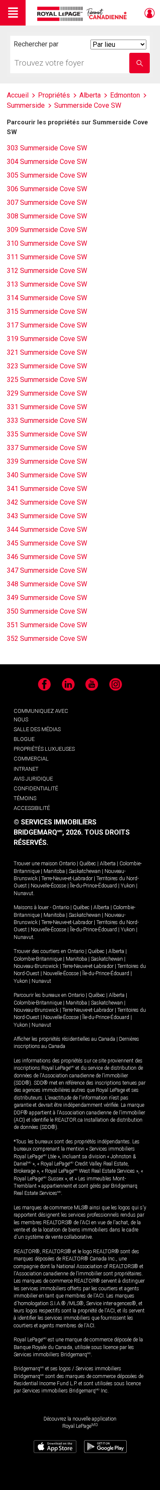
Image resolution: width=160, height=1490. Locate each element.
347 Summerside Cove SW (47, 570)
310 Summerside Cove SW (47, 243)
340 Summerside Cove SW (47, 475)
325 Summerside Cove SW (47, 380)
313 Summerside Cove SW (47, 284)
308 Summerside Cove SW (47, 216)
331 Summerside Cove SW (47, 407)
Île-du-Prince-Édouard (93, 886)
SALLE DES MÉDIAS (37, 729)
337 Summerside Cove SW (47, 448)
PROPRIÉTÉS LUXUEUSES (44, 749)
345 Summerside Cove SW (47, 543)
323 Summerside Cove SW (47, 366)
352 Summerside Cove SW (47, 638)
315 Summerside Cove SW (47, 311)
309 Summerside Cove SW (47, 230)
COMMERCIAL (31, 758)
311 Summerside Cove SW (47, 257)
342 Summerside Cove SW (47, 502)
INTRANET (26, 769)
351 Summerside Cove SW (47, 625)
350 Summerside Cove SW (47, 611)
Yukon (128, 886)
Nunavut (23, 893)
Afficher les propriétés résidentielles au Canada (64, 1039)
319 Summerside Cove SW (47, 339)
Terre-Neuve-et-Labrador (67, 878)
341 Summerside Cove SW (47, 489)
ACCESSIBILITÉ (32, 808)
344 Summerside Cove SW (47, 529)
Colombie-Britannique (38, 959)
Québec (87, 864)
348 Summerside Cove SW (47, 584)
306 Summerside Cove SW (47, 189)
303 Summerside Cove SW (47, 148)
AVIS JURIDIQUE (33, 778)
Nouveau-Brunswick (36, 966)
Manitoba (54, 871)
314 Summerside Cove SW (47, 298)
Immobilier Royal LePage (83, 14)
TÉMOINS (25, 798)
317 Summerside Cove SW (47, 325)
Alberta (108, 864)
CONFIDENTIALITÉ (36, 788)
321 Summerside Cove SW (47, 352)
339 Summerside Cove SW (47, 461)
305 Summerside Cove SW (47, 175)
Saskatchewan (85, 871)
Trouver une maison (36, 864)
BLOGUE (24, 739)
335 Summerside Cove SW (47, 434)
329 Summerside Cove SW (47, 393)
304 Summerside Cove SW (47, 162)
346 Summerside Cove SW (47, 557)
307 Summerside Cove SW (47, 202)
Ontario (67, 864)
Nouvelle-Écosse (48, 886)
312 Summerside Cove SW (47, 271)
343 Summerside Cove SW (47, 516)
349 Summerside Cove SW (47, 598)
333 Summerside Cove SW (47, 420)
